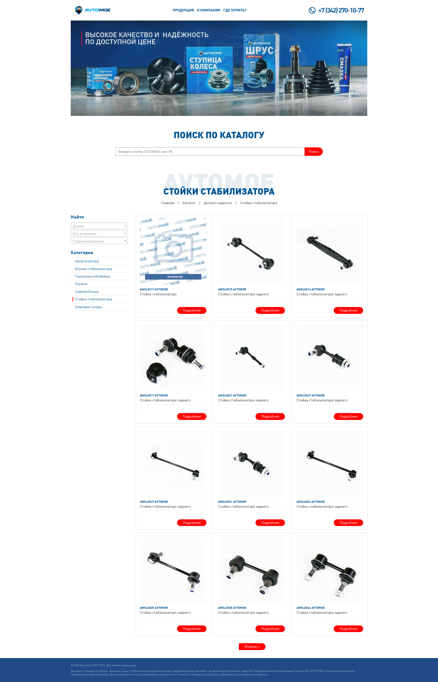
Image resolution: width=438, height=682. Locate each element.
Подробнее (192, 310)
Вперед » (252, 646)
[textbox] (99, 226)
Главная (167, 203)
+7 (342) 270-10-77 (341, 10)
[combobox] (99, 226)
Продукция (183, 10)
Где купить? (235, 10)
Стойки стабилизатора (258, 203)
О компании (208, 10)
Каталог (189, 203)
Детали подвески (218, 203)
